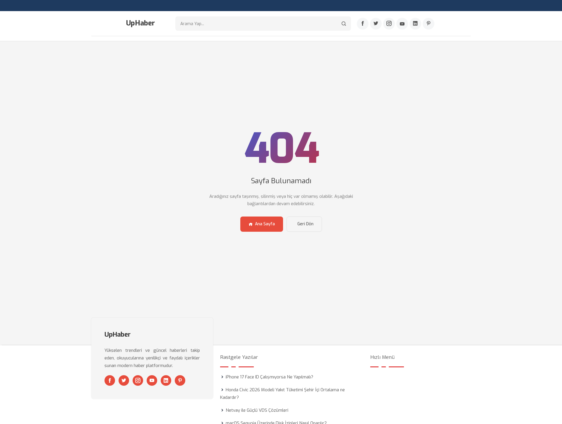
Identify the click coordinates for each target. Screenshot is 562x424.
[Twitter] (376, 24)
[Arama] (343, 23)
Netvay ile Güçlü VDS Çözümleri (257, 410)
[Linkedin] (415, 24)
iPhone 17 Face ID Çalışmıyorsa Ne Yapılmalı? (269, 377)
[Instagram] (389, 24)
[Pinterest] (428, 24)
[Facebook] (363, 24)
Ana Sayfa (265, 224)
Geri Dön (305, 224)
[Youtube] (402, 24)
